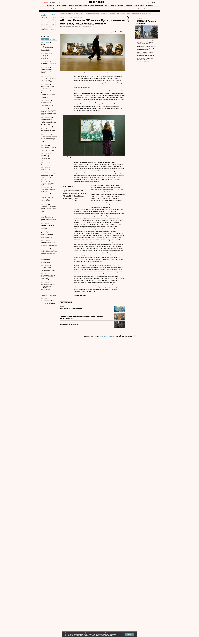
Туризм (151, 8)
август (53, 14)
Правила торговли (52, 8)
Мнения (142, 5)
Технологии (86, 5)
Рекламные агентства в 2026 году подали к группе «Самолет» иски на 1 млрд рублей (49, 112)
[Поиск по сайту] (148, 2)
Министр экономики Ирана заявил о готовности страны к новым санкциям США (48, 218)
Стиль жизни (129, 5)
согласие (88, 634)
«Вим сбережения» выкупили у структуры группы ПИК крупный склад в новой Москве (48, 122)
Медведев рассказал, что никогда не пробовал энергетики (48, 227)
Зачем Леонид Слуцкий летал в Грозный (47, 87)
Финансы (71, 5)
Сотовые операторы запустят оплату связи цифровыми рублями (47, 104)
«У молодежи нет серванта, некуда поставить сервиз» (48, 64)
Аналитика (84, 8)
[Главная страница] (96, 2)
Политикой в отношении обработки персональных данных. (98, 635)
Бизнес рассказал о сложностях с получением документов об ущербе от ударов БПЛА (48, 95)
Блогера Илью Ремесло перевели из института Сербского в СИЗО (47, 183)
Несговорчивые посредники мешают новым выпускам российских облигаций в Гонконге (49, 139)
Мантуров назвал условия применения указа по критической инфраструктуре (48, 287)
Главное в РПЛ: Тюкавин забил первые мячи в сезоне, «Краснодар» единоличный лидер (48, 235)
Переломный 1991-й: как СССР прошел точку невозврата (84, 13)
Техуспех (126, 8)
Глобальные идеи (50, 5)
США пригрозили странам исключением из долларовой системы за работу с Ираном (48, 260)
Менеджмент (121, 5)
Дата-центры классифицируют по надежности (46, 57)
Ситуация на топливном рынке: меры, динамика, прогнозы (115, 13)
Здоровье (132, 8)
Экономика (64, 5)
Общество (113, 5)
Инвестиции (78, 5)
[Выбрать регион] (145, 2)
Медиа (92, 5)
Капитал (90, 8)
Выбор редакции (64, 13)
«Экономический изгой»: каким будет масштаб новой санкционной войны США (49, 251)
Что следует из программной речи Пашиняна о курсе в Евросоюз (46, 158)
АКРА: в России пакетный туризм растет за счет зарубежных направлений (48, 175)
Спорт (137, 8)
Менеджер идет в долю (47, 164)
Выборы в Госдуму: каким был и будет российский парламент (147, 13)
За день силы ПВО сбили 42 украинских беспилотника (48, 294)
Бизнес (58, 5)
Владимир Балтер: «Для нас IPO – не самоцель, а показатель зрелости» (48, 149)
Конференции (144, 8)
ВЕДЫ (44, 8)
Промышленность (103, 8)
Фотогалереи (149, 5)
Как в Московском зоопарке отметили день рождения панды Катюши (48, 269)
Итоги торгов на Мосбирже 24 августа (48, 190)
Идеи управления (63, 8)
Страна (96, 8)
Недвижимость (99, 5)
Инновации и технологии (116, 8)
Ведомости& (77, 8)
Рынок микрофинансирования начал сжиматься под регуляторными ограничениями (47, 47)
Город (70, 8)
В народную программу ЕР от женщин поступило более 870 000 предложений (48, 277)
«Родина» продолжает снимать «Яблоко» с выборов (47, 71)
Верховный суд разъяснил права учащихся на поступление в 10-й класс (48, 80)
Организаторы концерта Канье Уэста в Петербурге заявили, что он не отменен (49, 244)
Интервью (136, 5)
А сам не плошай (45, 169)
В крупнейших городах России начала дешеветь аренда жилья (48, 130)
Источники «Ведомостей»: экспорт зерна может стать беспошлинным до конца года (48, 209)
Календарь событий (44, 14)
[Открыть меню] (157, 2)
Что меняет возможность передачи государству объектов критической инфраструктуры (48, 198)
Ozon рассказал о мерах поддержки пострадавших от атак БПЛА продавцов (48, 302)
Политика (106, 5)
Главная (62, 17)
